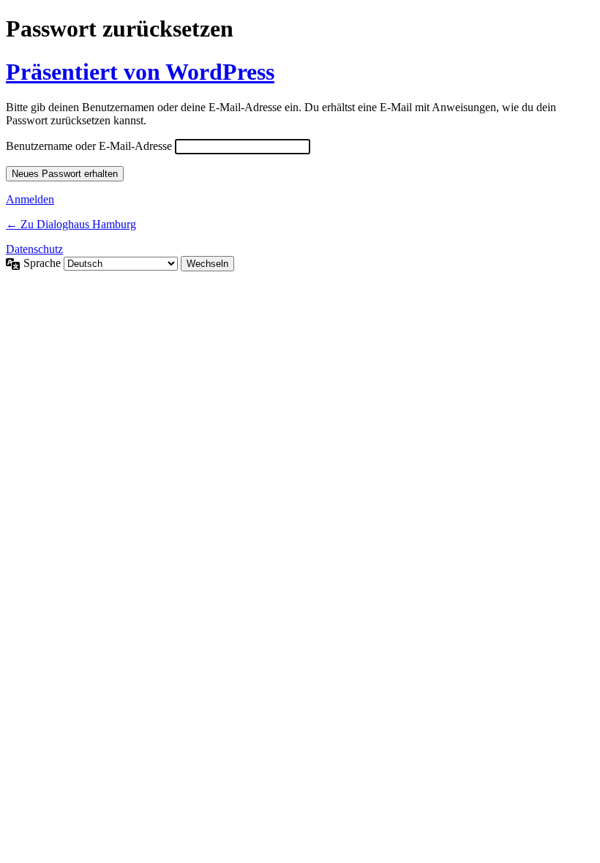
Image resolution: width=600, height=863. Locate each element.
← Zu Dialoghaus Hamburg (71, 224)
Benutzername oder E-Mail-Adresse (89, 146)
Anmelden (30, 199)
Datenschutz (34, 249)
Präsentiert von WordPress (140, 72)
